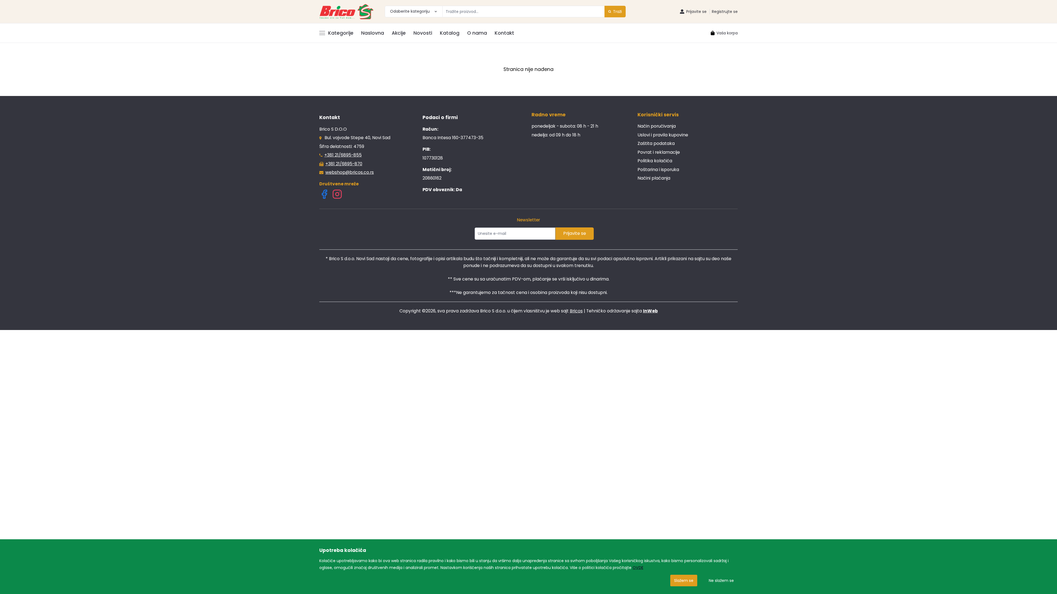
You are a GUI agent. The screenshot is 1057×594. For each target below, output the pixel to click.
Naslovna (372, 33)
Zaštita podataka (656, 143)
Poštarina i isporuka (658, 169)
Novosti (422, 33)
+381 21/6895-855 (343, 155)
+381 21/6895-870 (343, 164)
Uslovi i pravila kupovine (663, 135)
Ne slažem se (721, 580)
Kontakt (504, 33)
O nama (477, 33)
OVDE (638, 567)
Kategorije (340, 33)
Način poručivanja (657, 126)
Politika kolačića (655, 161)
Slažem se (683, 580)
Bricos (576, 311)
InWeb (650, 311)
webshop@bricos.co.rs (349, 172)
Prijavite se (574, 233)
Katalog (449, 33)
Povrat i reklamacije (659, 152)
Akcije (399, 33)
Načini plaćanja (654, 178)
